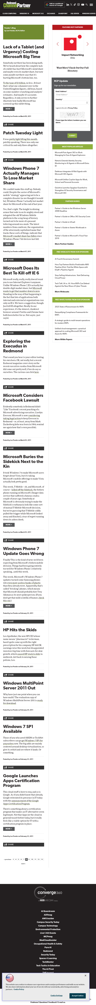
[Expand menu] (91, 5)
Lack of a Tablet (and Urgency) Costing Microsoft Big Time (23, 52)
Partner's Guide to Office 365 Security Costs (72, 217)
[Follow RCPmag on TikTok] (75, 5)
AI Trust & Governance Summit (67, 259)
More (8, 109)
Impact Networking (73, 55)
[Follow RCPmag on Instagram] (78, 5)
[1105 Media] (48, 901)
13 (42, 859)
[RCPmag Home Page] (17, 6)
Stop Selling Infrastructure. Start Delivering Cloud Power (72, 277)
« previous (7, 859)
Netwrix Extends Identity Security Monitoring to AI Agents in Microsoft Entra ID (72, 163)
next (87, 44)
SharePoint (62, 13)
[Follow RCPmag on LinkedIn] (67, 5)
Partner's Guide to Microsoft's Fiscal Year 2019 (71, 237)
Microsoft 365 (38, 13)
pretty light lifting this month (23, 139)
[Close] (85, 975)
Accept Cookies (78, 996)
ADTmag (48, 915)
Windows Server (88, 13)
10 (32, 859)
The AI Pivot (48, 969)
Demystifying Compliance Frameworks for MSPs (71, 313)
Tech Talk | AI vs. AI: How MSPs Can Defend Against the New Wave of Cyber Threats (72, 285)
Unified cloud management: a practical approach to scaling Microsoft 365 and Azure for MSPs (70, 331)
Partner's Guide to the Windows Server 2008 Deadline (70, 210)
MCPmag (48, 937)
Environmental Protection (48, 929)
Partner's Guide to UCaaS (65, 222)
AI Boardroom (48, 911)
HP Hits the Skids (20, 630)
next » (23, 864)
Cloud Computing (9, 13)
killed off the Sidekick (22, 490)
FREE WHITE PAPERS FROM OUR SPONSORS (72, 300)
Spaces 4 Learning (48, 958)
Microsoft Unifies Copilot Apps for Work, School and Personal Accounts (71, 181)
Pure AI (48, 947)
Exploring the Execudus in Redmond (16, 346)
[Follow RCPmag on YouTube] (82, 5)
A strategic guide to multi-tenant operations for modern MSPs (72, 322)
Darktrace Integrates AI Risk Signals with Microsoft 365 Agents (71, 173)
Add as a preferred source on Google (56, 4)
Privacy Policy (73, 108)
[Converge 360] (48, 893)
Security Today (48, 955)
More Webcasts (62, 292)
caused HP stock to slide (28, 654)
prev (57, 44)
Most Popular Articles (72, 147)
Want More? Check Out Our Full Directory (72, 69)
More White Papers (63, 340)
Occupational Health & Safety (48, 944)
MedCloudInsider (48, 940)
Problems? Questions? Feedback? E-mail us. (48, 1002)
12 (39, 859)
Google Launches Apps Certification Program (21, 781)
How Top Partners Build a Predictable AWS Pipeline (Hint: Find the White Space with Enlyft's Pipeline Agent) (72, 267)
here (36, 372)
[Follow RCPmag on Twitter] (71, 5)
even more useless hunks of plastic (24, 583)
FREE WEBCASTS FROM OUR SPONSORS (73, 252)
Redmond (48, 951)
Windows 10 (24, 13)
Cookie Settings (57, 995)
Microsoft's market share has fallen (19, 236)
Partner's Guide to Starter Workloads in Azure (70, 229)
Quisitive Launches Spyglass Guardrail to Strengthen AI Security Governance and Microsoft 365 (71, 190)
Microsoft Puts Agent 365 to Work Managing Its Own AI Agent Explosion (70, 154)
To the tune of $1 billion (14, 83)
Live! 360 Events (48, 933)
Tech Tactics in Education (48, 966)
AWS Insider (48, 919)
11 (35, 859)
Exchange (51, 13)
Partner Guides (73, 201)
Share (11, 125)
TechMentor (48, 962)
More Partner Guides (64, 244)
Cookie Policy (19, 989)
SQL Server (75, 13)
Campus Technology (48, 926)
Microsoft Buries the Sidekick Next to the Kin (23, 462)
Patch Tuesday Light (23, 133)
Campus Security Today (48, 922)
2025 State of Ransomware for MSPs (69, 307)
